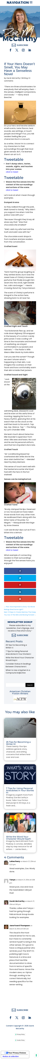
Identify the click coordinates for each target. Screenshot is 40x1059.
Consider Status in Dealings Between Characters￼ (18, 665)
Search (30, 685)
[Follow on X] (17, 50)
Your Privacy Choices (17, 1053)
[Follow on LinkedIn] (29, 50)
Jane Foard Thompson (19, 925)
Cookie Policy (21, 1040)
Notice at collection (11, 1056)
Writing (25, 78)
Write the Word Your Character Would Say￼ (18, 837)
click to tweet (12, 172)
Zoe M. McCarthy (13, 78)
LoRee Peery (14, 861)
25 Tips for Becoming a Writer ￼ (18, 743)
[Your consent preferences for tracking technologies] (36, 1055)
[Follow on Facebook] (10, 50)
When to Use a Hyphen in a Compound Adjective (18, 671)
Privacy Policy (21, 1034)
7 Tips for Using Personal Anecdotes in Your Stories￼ (18, 652)
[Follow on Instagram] (23, 50)
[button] (31, 2)
